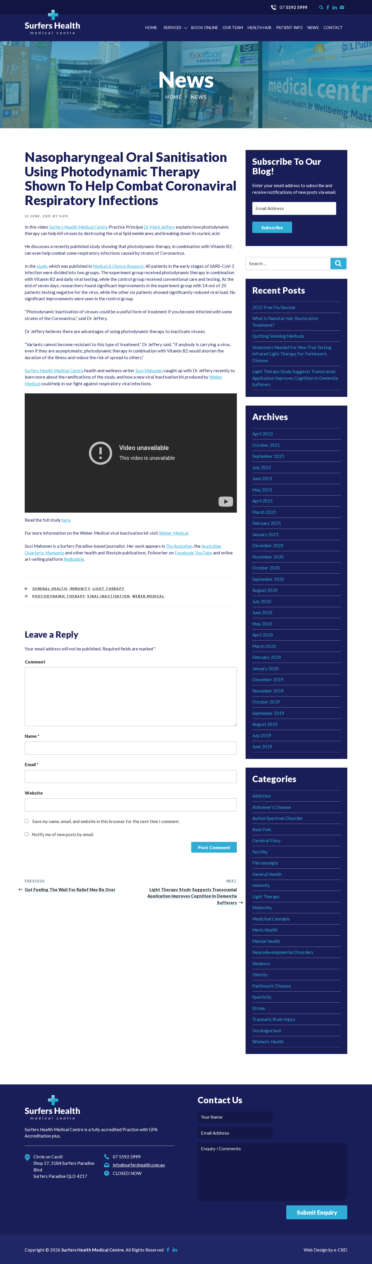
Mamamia (54, 552)
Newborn (261, 963)
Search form (321, 7)
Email (31, 764)
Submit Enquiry (317, 1212)
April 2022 (262, 433)
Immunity (79, 588)
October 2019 (266, 701)
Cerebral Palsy (266, 840)
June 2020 (262, 612)
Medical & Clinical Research (118, 266)
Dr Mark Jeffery (159, 226)
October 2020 (266, 567)
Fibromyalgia (265, 862)
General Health (49, 588)
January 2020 (265, 668)
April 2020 (262, 634)
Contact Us (342, 7)
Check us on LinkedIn (334, 7)
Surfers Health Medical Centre (52, 22)
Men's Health (265, 929)
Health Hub (259, 27)
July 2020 (261, 601)
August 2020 (265, 590)
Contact (333, 27)
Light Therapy (108, 588)
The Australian (179, 546)
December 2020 (267, 545)
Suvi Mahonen (149, 370)
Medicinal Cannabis (271, 918)
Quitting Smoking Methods (278, 336)
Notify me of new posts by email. (63, 834)
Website (34, 792)
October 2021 (266, 445)
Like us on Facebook (327, 7)
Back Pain (261, 829)
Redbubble (74, 559)
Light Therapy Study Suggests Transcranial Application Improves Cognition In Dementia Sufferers (295, 378)
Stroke (258, 1008)
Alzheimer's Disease (271, 807)
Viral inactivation (108, 596)
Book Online (204, 27)
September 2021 (268, 456)
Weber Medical (173, 533)
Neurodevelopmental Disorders (282, 952)
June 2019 (262, 746)
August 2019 (265, 724)
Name (32, 736)
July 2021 (261, 467)
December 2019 (267, 679)
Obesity (260, 974)
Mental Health (266, 941)
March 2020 (264, 646)
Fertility (260, 851)
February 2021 (266, 523)
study (42, 266)
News (313, 27)
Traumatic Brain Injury (273, 1019)
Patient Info (289, 27)
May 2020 (262, 623)
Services (172, 27)
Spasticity (261, 996)
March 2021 (264, 512)
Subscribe (272, 227)
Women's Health (268, 1041)
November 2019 (268, 690)
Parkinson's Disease (271, 985)
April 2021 (262, 500)
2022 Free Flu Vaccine (273, 307)
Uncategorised (266, 1030)
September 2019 (268, 713)
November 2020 (268, 556)
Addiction (261, 795)
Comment (35, 661)
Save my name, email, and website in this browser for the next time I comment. (106, 821)
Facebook (184, 552)
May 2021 (262, 489)
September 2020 (268, 579)
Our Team (233, 27)
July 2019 (261, 735)
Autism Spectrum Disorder (277, 818)
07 (293, 7)
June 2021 (262, 478)
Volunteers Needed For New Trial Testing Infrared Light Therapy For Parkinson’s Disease (292, 354)
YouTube (203, 552)
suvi (64, 216)
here (66, 519)
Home (151, 27)
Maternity (262, 907)
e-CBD (340, 1249)
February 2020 (266, 657)
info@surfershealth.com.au (139, 1164)
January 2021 (265, 534)
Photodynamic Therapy (58, 596)
